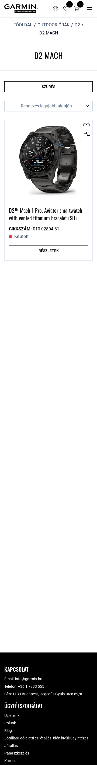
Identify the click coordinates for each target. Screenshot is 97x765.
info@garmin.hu (28, 679)
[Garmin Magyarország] (21, 8)
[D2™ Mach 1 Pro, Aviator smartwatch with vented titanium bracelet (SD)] (48, 161)
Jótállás (11, 745)
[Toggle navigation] (89, 8)
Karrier (10, 761)
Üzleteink (11, 715)
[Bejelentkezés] (55, 8)
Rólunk (10, 723)
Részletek (49, 250)
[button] (76, 8)
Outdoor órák (53, 24)
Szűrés (48, 87)
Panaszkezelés (16, 753)
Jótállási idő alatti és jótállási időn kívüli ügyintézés (46, 738)
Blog (8, 730)
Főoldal (22, 24)
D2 (77, 24)
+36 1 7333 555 (31, 686)
